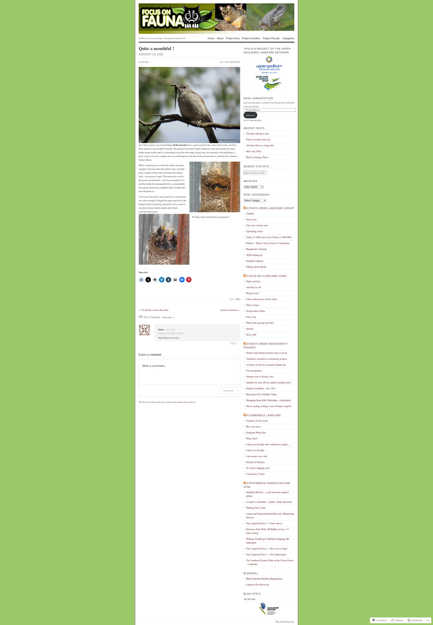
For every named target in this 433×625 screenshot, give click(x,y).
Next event (251, 219)
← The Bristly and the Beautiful (153, 309)
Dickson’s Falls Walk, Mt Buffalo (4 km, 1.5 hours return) (267, 531)
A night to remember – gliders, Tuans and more (269, 501)
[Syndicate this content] (245, 208)
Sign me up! (250, 115)
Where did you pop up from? (260, 322)
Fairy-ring (251, 316)
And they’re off (253, 287)
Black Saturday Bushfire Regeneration (264, 578)
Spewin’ (250, 328)
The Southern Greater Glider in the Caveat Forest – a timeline (269, 562)
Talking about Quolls (256, 266)
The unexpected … (255, 370)
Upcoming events (254, 231)
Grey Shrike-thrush (232, 61)
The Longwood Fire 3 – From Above (264, 523)
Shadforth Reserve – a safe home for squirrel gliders (267, 494)
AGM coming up (254, 255)
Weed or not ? (252, 293)
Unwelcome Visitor (255, 474)
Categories (288, 38)
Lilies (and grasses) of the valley (261, 299)
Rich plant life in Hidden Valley (261, 394)
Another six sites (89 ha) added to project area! (268, 382)
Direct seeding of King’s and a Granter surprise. (269, 406)
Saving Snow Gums (255, 310)
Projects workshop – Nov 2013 (261, 388)
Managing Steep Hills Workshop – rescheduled (268, 400)
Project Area (233, 38)
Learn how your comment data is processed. (181, 402)
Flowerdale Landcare (264, 415)
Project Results (271, 38)
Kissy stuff (251, 334)
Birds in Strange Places (257, 157)
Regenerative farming (256, 249)
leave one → (168, 317)
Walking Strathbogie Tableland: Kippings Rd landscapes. (267, 540)
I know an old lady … (256, 450)
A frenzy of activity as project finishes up (266, 364)
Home (211, 38)
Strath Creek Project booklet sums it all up (266, 352)
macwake (145, 61)
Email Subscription (258, 98)
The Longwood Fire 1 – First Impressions (266, 554)
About (220, 38)
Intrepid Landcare (254, 260)
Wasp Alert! (252, 438)
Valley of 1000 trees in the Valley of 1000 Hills (269, 237)
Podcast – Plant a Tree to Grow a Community (268, 243)
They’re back (252, 305)
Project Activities (251, 38)
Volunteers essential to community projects (266, 358)
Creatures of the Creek (257, 420)
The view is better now (257, 225)
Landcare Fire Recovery (257, 584)
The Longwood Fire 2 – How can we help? (266, 548)
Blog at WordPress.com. (285, 621)
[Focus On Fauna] (216, 18)
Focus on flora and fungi (267, 276)
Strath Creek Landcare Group (270, 208)
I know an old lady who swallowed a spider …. (268, 444)
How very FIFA (253, 151)
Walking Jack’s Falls (256, 507)
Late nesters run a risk (256, 456)
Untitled (250, 213)
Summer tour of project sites (260, 376)
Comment (228, 390)
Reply (233, 343)
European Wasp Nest (256, 432)
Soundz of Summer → (230, 309)
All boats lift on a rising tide (260, 145)
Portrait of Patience (255, 462)
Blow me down (253, 426)
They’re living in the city (258, 139)
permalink (170, 330)
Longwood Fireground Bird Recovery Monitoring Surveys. (270, 515)
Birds (238, 299)
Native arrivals (253, 281)
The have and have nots (257, 133)
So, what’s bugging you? (258, 468)
